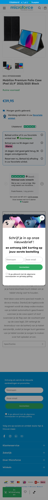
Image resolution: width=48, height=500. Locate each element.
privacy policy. (26, 276)
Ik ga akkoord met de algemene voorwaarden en (20, 275)
